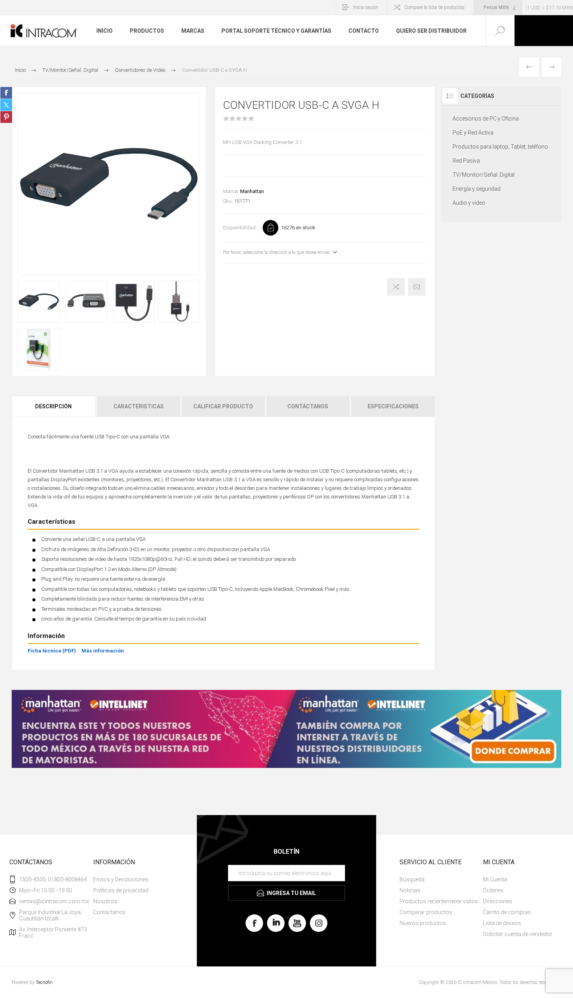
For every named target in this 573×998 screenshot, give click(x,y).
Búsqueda (412, 879)
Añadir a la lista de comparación (396, 287)
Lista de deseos (502, 923)
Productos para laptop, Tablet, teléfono (500, 147)
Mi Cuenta (495, 879)
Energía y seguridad (476, 189)
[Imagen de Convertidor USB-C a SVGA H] (39, 302)
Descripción (53, 406)
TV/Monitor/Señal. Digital (484, 175)
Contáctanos (307, 406)
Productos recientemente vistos (439, 901)
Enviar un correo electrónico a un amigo (417, 287)
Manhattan (252, 191)
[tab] (54, 406)
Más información (102, 651)
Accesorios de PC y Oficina (486, 118)
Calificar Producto (223, 406)
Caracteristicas (138, 406)
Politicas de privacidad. (121, 890)
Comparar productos (426, 912)
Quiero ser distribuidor (431, 31)
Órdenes (493, 890)
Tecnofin (44, 982)
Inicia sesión (365, 7)
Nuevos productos (423, 923)
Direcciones (497, 901)
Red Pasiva (466, 161)
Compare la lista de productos (434, 7)
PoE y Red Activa (473, 132)
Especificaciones (393, 406)
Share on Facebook (6, 93)
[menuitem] (134, 879)
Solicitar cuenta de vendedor (517, 934)
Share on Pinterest (6, 117)
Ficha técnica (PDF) (52, 651)
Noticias (410, 890)
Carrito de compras (507, 912)
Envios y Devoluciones (121, 879)
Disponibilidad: (240, 227)
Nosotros (105, 901)
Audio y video (469, 203)
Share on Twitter (6, 105)
